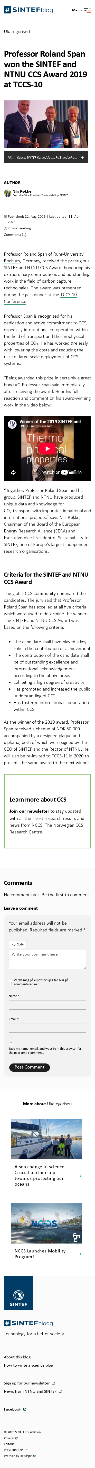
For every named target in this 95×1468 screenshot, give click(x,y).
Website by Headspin (18, 1456)
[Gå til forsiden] (28, 1323)
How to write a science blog (28, 1365)
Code (20, 944)
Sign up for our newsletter (27, 1383)
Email (14, 1019)
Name (14, 996)
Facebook (13, 1409)
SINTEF (24, 497)
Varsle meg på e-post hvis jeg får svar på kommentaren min (41, 982)
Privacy (9, 1438)
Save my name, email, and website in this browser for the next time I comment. (45, 1051)
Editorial (9, 1444)
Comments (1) (15, 234)
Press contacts (14, 1450)
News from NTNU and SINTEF (30, 1391)
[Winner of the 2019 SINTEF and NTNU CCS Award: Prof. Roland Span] (47, 448)
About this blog (17, 1357)
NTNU (47, 497)
